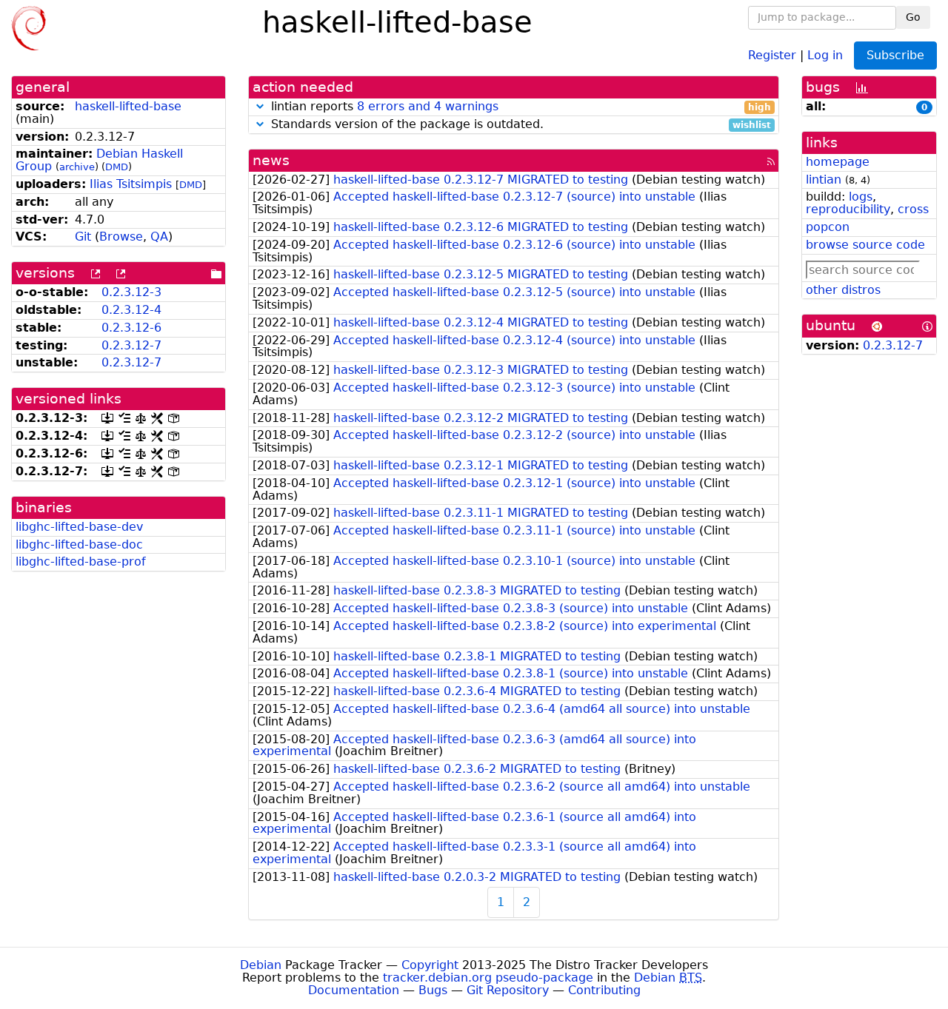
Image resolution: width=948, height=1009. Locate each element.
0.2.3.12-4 (131, 310)
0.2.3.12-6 (131, 328)
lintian (823, 179)
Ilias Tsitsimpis (131, 184)
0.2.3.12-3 (131, 292)
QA (159, 236)
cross (913, 209)
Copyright (429, 965)
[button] (260, 106)
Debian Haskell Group (99, 160)
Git (83, 236)
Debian (260, 965)
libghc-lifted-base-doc (79, 544)
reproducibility (848, 209)
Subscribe (895, 55)
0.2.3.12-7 (131, 345)
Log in (825, 54)
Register (772, 54)
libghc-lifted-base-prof (81, 561)
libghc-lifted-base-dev (79, 527)
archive (77, 166)
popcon (827, 227)
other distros (843, 290)
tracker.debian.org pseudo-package (488, 978)
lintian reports (519, 107)
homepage (837, 162)
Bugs (432, 990)
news (271, 160)
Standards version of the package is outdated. (519, 124)
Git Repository (508, 990)
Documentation (353, 990)
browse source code (865, 245)
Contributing (604, 990)
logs (860, 197)
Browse (121, 236)
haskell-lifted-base (128, 106)
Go (913, 17)
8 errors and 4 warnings (427, 106)
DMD (116, 166)
